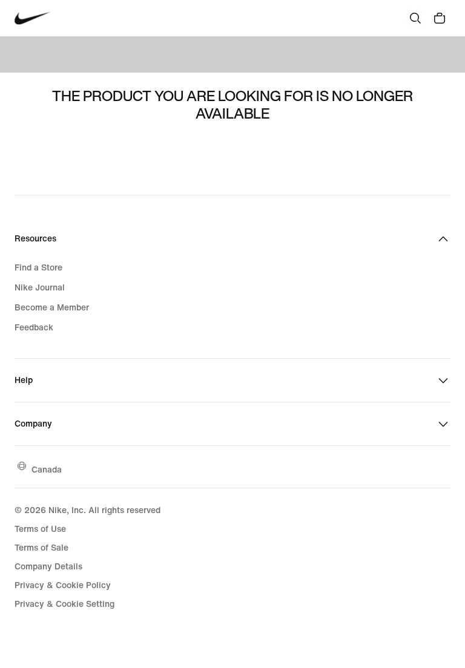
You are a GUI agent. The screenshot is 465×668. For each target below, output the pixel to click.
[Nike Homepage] (32, 18)
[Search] (415, 18)
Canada (46, 469)
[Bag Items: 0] (439, 18)
